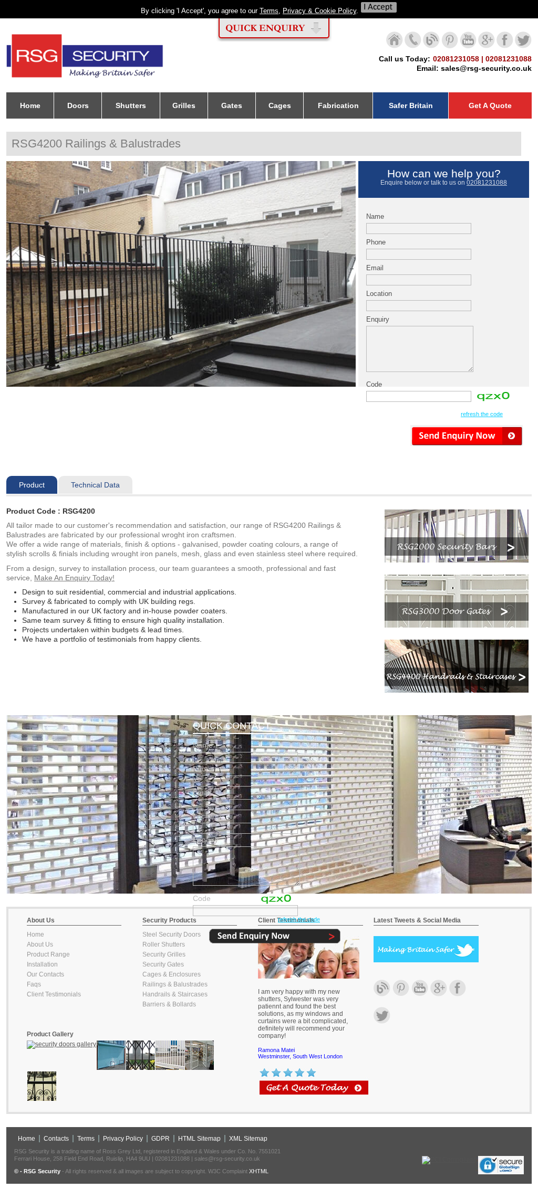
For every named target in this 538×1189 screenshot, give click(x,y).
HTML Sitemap (199, 1138)
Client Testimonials (54, 994)
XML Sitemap (248, 1138)
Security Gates (163, 964)
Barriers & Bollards (169, 1004)
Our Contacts (45, 974)
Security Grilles (163, 954)
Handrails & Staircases (175, 994)
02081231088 (487, 182)
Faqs (34, 984)
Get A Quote (490, 105)
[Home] (85, 78)
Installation (42, 964)
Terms (269, 11)
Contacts (56, 1138)
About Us (40, 944)
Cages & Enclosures (171, 974)
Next (371, 276)
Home (35, 934)
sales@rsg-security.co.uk (486, 68)
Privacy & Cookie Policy (319, 11)
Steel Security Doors (171, 934)
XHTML (258, 1171)
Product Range (48, 954)
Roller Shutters (163, 944)
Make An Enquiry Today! (74, 578)
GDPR (160, 1138)
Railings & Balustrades (175, 984)
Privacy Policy (123, 1138)
